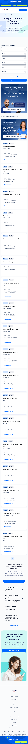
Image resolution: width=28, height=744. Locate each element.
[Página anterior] (9, 558)
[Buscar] (25, 49)
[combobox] (14, 54)
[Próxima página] (18, 558)
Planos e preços (14, 696)
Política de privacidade (14, 716)
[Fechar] (26, 738)
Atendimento (14, 704)
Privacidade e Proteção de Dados (14, 727)
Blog (14, 702)
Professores (14, 699)
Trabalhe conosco (14, 707)
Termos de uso (14, 719)
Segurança (14, 722)
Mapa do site (14, 725)
